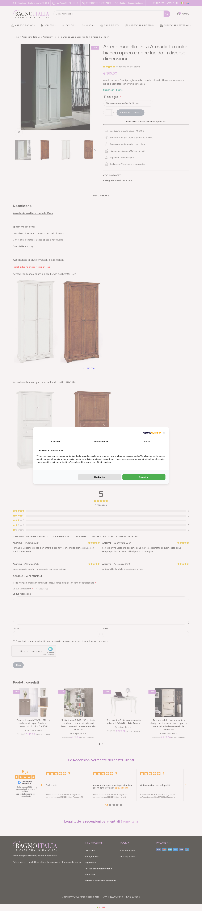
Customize (99, 477)
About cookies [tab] (101, 441)
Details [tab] (146, 441)
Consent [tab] (55, 441)
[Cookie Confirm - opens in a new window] (152, 432)
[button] (164, 432)
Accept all (144, 477)
